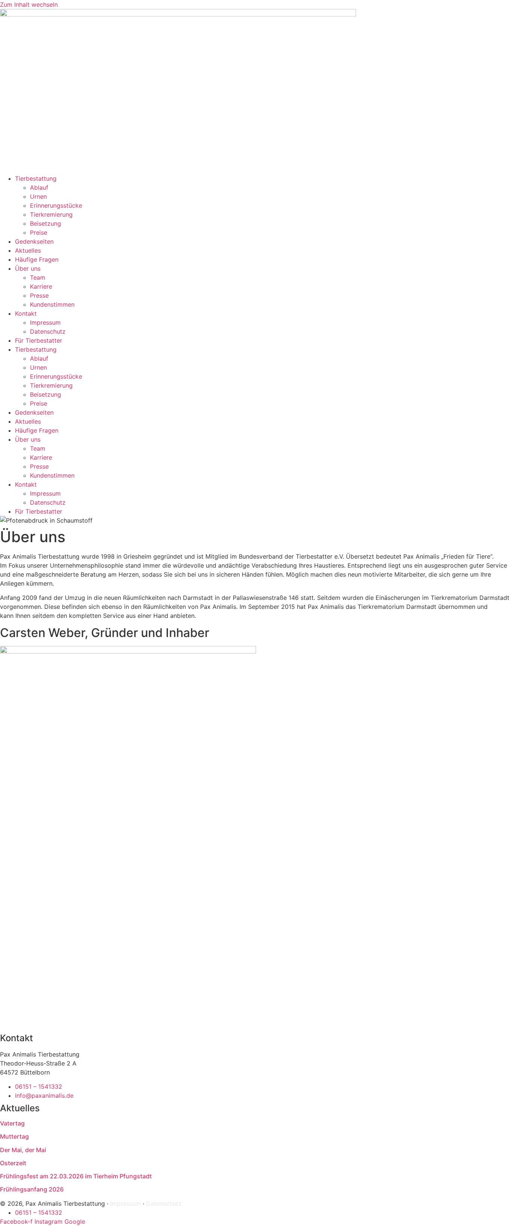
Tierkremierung (51, 214)
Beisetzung (45, 223)
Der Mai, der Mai (23, 1150)
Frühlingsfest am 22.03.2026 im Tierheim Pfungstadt (76, 1176)
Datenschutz (48, 331)
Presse (39, 295)
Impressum (45, 322)
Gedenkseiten (34, 241)
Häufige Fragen (36, 259)
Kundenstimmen (52, 304)
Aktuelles (28, 250)
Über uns (27, 268)
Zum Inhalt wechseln (29, 4)
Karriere (41, 286)
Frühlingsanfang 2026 (32, 1189)
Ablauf (39, 187)
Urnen (38, 196)
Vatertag (12, 1123)
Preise (38, 232)
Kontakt (26, 313)
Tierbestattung (36, 178)
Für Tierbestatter (38, 340)
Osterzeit (13, 1163)
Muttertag (14, 1136)
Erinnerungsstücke (56, 205)
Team (37, 277)
